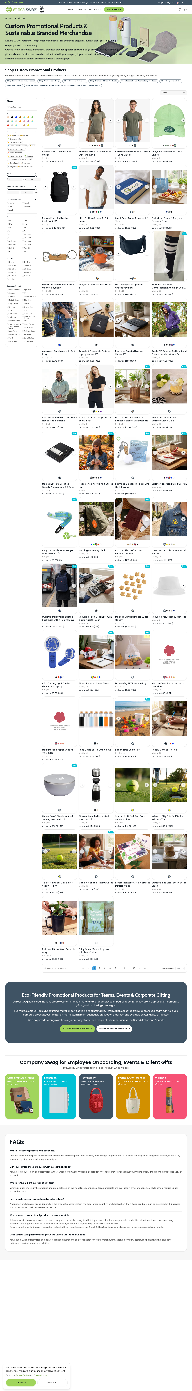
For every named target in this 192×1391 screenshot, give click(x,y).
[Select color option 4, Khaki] (171, 611)
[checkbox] (14, 107)
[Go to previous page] (88, 968)
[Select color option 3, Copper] (169, 544)
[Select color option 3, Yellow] (96, 411)
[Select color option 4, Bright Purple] (171, 345)
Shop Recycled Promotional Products (83, 85)
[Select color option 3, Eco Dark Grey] (168, 145)
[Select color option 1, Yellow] (92, 677)
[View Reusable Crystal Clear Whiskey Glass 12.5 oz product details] (169, 386)
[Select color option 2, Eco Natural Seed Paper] (134, 212)
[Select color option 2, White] (58, 943)
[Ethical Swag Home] (21, 9)
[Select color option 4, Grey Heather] (98, 478)
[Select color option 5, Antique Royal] (101, 212)
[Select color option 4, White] (63, 677)
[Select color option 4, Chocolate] (98, 411)
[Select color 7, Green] (32, 117)
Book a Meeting (114, 9)
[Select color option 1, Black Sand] (133, 345)
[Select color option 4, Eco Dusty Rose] (170, 145)
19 (124, 968)
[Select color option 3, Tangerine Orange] (169, 677)
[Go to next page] (140, 968)
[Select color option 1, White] (90, 145)
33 (134, 968)
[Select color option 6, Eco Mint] (175, 145)
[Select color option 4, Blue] (171, 478)
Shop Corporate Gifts (171, 81)
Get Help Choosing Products (77, 1029)
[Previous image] (45, 120)
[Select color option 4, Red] (98, 544)
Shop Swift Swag (14, 85)
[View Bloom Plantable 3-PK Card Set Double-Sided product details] (132, 851)
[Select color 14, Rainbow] (32, 121)
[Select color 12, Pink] (24, 121)
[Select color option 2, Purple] (167, 478)
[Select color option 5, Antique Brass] (174, 544)
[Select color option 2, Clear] (168, 743)
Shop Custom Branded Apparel (20, 81)
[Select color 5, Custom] (24, 117)
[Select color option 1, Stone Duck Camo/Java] (59, 145)
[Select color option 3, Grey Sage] (135, 145)
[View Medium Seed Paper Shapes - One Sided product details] (169, 652)
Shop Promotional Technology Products (139, 81)
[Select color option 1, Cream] (133, 611)
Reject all (52, 1382)
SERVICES (81, 9)
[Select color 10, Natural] (16, 121)
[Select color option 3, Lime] (97, 677)
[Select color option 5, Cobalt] (174, 345)
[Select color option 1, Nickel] (164, 544)
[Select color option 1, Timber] (91, 478)
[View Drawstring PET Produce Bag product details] (132, 652)
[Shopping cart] (185, 9)
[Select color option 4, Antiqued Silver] (171, 544)
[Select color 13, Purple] (28, 121)
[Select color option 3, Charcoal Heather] (96, 478)
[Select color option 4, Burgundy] (135, 544)
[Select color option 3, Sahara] (135, 278)
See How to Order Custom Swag (114, 1029)
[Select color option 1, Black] (59, 212)
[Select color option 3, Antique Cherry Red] (96, 212)
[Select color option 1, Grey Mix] (59, 411)
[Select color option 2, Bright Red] (167, 677)
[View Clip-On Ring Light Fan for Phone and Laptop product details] (59, 652)
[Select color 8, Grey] (8, 121)
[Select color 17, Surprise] (16, 125)
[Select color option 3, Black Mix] (169, 345)
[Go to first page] (83, 968)
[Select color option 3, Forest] (95, 145)
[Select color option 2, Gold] (167, 544)
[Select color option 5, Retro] (99, 145)
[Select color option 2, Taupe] (130, 544)
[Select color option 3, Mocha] (133, 544)
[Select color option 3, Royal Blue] (61, 677)
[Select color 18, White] (20, 125)
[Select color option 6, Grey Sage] (102, 145)
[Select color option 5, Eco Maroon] (173, 145)
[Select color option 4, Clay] (63, 943)
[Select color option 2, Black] (92, 145)
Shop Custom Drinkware (75, 81)
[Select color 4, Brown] (20, 117)
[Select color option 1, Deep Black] (130, 278)
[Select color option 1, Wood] (133, 411)
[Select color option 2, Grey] (97, 743)
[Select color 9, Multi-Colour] (12, 121)
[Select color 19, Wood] (24, 125)
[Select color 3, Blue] (16, 117)
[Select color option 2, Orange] (97, 278)
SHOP (70, 9)
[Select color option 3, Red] (169, 478)
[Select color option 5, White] (174, 478)
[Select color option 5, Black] (137, 544)
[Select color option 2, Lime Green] (94, 544)
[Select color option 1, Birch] (59, 810)
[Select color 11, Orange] (20, 121)
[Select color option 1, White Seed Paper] (131, 212)
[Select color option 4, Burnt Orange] (171, 677)
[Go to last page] (145, 968)
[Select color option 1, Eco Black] (163, 145)
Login (161, 2)
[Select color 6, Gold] (28, 117)
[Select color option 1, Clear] (169, 411)
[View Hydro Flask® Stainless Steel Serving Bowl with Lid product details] (59, 785)
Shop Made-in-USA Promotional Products (44, 85)
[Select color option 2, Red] (58, 677)
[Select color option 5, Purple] (101, 411)
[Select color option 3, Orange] (96, 544)
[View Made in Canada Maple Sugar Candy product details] (132, 586)
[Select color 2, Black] (12, 117)
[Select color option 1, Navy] (167, 212)
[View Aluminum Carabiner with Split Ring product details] (59, 320)
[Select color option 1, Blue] (59, 345)
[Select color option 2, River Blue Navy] (133, 278)
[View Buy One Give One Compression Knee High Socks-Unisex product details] (169, 256)
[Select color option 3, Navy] (61, 943)
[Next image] (74, 120)
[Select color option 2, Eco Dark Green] (165, 145)
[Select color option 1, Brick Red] (164, 677)
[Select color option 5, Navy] (101, 478)
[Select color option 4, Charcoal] (97, 145)
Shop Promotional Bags (49, 81)
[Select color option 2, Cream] (97, 810)
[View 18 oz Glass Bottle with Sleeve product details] (96, 718)
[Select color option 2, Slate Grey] (169, 212)
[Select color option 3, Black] (171, 212)
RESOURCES (95, 9)
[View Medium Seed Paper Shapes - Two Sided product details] (59, 718)
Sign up (170, 2)
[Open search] (180, 9)
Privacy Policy (40, 1375)
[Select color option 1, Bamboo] (169, 876)
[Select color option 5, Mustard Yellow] (174, 677)
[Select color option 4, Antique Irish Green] (98, 212)
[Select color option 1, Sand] (128, 544)
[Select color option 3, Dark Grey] (169, 611)
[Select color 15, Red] (8, 125)
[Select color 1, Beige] (8, 117)
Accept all (20, 1382)
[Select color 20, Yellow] (28, 125)
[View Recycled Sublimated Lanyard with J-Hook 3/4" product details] (59, 522)
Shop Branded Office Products (103, 81)
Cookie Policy (22, 1375)
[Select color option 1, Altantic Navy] (164, 345)
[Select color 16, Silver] (12, 125)
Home (8, 18)
